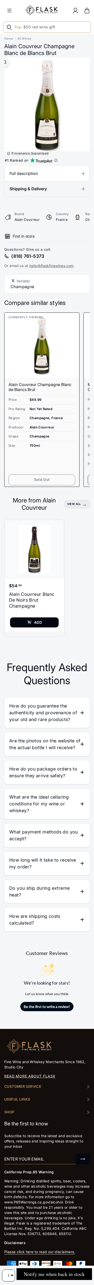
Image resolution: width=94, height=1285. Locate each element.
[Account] (75, 10)
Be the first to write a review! (47, 1006)
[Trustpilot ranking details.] (56, 160)
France (62, 220)
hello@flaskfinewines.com (51, 266)
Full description (24, 173)
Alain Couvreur (27, 220)
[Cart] (87, 10)
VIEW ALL (74, 504)
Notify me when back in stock (54, 1274)
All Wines (24, 38)
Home (8, 38)
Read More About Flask (29, 1076)
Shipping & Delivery (28, 188)
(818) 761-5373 (27, 256)
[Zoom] (4, 62)
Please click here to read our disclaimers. (39, 1252)
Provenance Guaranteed (30, 153)
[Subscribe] (83, 1159)
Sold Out (42, 479)
